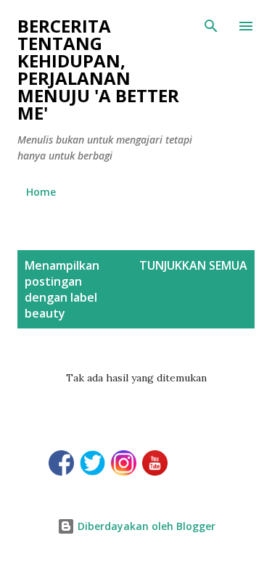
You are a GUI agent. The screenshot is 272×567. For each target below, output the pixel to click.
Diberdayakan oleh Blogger (145, 526)
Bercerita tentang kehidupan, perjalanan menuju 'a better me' (98, 69)
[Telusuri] (211, 26)
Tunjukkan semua (193, 265)
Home (41, 192)
